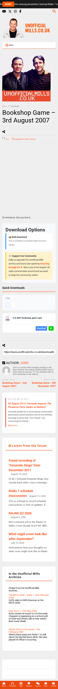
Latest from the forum (29, 446)
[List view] (13, 305)
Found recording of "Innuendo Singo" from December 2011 (24, 465)
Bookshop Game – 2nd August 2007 (14, 384)
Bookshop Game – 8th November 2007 (44, 384)
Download (41, 328)
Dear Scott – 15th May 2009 (23, 611)
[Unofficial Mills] (29, 36)
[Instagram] (15, 11)
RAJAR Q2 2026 (20, 513)
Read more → (14, 425)
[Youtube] (4, 11)
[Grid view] (8, 305)
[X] (10, 11)
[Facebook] (20, 11)
